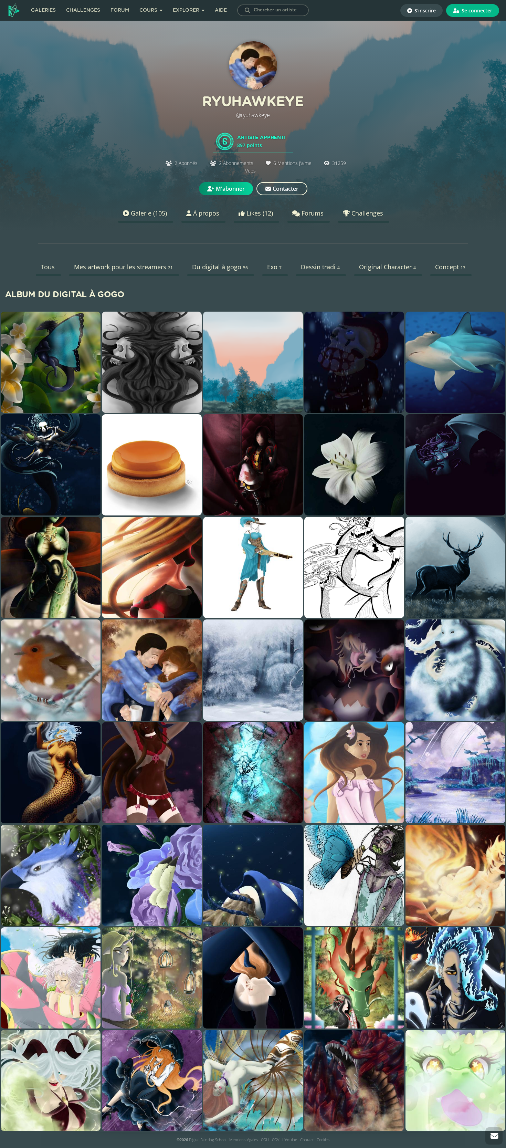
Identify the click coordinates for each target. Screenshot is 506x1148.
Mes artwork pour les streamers (123, 267)
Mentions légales (243, 1139)
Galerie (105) (148, 213)
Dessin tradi (320, 267)
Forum (119, 10)
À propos (205, 213)
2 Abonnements (236, 163)
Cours (149, 10)
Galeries (43, 10)
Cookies (323, 1139)
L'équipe (289, 1139)
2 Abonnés (186, 163)
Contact (307, 1139)
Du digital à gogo (220, 267)
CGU (265, 1139)
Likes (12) (259, 213)
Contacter (285, 188)
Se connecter (476, 10)
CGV (275, 1139)
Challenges (83, 10)
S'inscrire (424, 10)
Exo (274, 267)
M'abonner (230, 188)
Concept (450, 267)
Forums (312, 213)
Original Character (387, 267)
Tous (48, 267)
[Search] (247, 10)
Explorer (187, 10)
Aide (221, 10)
